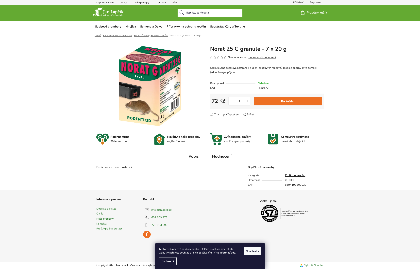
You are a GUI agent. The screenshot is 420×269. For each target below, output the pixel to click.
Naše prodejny (141, 2)
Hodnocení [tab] (222, 156)
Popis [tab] (194, 156)
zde (233, 253)
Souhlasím (252, 251)
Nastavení (168, 261)
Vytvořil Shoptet (314, 265)
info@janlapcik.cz (161, 210)
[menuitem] (108, 26)
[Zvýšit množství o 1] (247, 101)
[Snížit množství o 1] (231, 101)
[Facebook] (147, 234)
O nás (124, 2)
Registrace (315, 2)
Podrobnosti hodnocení (262, 57)
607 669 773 (159, 217)
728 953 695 (159, 225)
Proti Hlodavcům (295, 175)
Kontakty (161, 2)
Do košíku (287, 101)
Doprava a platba (105, 2)
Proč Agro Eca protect (109, 228)
